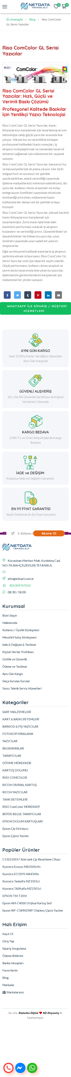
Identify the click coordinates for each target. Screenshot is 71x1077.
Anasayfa (16, 19)
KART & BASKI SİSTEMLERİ (20, 719)
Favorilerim (10, 970)
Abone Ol (49, 533)
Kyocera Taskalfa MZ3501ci (21, 881)
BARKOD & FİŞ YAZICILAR (20, 726)
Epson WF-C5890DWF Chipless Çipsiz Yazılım (32, 910)
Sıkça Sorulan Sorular (16, 681)
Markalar (8, 985)
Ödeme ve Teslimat (14, 666)
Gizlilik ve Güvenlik (14, 659)
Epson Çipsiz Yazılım (15, 836)
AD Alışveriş (51, 1012)
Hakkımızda (9, 622)
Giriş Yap (8, 941)
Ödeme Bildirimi (12, 956)
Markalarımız (15, 992)
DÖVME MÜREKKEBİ (16, 763)
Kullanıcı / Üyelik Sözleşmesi (20, 630)
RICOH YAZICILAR (14, 792)
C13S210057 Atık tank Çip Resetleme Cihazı (31, 859)
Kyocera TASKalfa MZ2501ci (21, 888)
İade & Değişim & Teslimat (19, 644)
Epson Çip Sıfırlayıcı (15, 828)
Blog (32, 19)
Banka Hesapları (13, 963)
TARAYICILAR (11, 755)
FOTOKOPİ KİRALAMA (17, 733)
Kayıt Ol (7, 934)
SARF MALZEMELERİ (16, 712)
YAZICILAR (9, 741)
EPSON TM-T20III (14, 896)
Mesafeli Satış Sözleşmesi (19, 637)
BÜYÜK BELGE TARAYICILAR (21, 814)
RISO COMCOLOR (14, 777)
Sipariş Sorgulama (14, 948)
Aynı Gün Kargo (12, 674)
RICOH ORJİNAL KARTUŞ (19, 785)
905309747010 (20, 585)
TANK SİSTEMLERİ (14, 799)
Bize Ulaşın (9, 615)
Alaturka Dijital (28, 1012)
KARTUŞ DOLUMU (15, 770)
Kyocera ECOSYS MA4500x (20, 874)
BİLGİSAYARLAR (13, 748)
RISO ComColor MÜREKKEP (21, 806)
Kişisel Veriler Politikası (18, 652)
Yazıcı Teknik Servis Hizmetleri (22, 688)
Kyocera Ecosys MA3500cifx (21, 866)
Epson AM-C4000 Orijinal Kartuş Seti (27, 903)
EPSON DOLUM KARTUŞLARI (22, 821)
